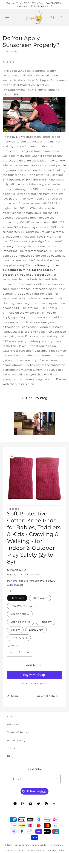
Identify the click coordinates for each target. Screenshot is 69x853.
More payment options (34, 683)
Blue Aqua (40, 598)
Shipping (11, 574)
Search (11, 716)
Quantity (12, 645)
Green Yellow (20, 613)
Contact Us (14, 748)
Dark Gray (36, 629)
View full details (47, 696)
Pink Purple (19, 637)
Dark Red (17, 598)
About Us (13, 724)
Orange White (20, 621)
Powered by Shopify (35, 845)
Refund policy (16, 740)
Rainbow (46, 621)
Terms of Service (18, 732)
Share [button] (10, 61)
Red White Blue (22, 606)
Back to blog (36, 398)
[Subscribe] (56, 779)
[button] (7, 17)
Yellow (15, 629)
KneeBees (18, 845)
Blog (10, 756)
